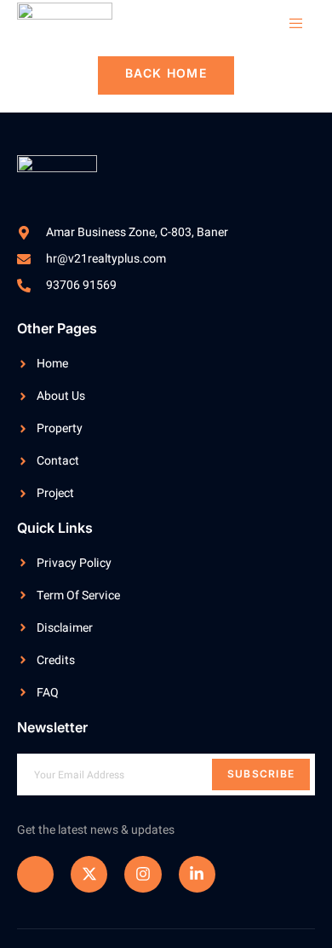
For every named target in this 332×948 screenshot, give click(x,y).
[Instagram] (142, 874)
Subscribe (261, 773)
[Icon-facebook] (35, 874)
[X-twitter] (89, 874)
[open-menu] (287, 24)
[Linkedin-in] (197, 874)
